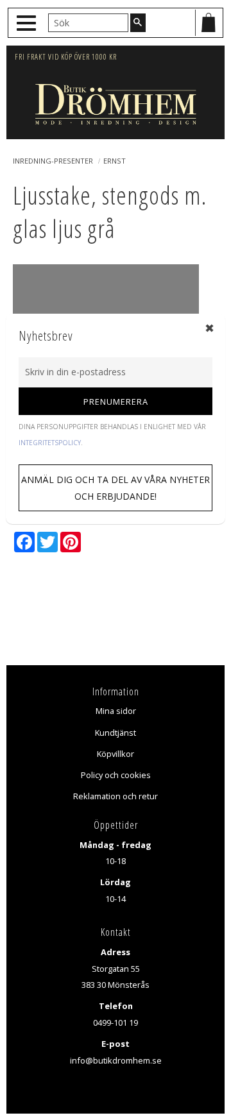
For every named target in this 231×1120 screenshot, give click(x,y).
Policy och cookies (116, 775)
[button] (28, 23)
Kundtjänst (115, 732)
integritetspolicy (50, 442)
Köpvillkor (115, 753)
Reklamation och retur (115, 796)
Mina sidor (116, 711)
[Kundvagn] (208, 23)
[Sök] (138, 22)
